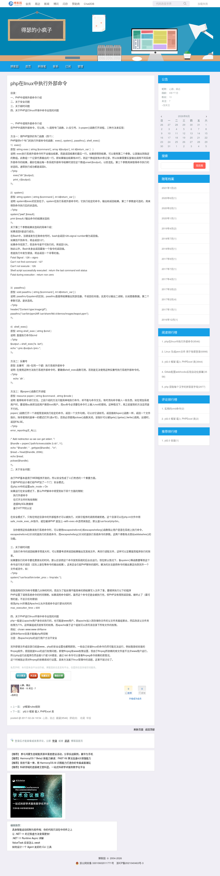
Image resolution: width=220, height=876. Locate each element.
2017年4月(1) (169, 279)
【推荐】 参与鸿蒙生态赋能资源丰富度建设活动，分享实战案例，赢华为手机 (51, 754)
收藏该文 (45, 675)
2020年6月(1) (169, 198)
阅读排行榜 (169, 332)
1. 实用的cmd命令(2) (173, 408)
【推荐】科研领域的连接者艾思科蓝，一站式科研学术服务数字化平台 (47, 767)
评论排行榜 (169, 399)
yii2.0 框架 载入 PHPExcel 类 (38, 711)
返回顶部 (150, 729)
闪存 (65, 3)
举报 (88, 718)
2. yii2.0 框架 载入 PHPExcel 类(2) (180, 418)
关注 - (32, 688)
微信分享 (59, 675)
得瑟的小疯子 (36, 29)
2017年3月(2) (169, 289)
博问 (56, 3)
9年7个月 (173, 92)
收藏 (82, 718)
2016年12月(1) (170, 319)
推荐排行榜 (169, 431)
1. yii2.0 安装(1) (170, 440)
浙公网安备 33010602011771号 (97, 863)
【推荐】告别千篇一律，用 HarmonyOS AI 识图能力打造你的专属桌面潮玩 (50, 762)
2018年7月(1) (169, 238)
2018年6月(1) (169, 248)
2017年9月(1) (169, 258)
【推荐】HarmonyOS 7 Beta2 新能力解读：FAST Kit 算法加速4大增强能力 (50, 758)
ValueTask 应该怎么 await (26, 842)
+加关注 (14, 694)
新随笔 (42, 66)
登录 (54, 740)
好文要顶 (21, 675)
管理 (80, 66)
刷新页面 (138, 729)
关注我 (33, 675)
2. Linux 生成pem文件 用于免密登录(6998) (185, 351)
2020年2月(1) (169, 208)
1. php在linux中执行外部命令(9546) (181, 341)
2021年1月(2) (169, 188)
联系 (55, 66)
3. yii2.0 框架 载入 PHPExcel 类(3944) (182, 361)
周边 (37, 3)
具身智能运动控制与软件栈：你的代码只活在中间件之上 (42, 829)
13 (170, 97)
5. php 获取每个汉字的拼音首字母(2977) (183, 386)
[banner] (14, 3)
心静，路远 (25, 685)
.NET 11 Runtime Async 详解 (28, 838)
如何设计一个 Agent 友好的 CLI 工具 (32, 847)
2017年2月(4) (169, 299)
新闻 (46, 3)
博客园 (14, 66)
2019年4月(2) (169, 228)
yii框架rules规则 (31, 706)
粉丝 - (24, 688)
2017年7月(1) (169, 269)
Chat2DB (89, 3)
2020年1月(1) (169, 218)
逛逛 (67, 740)
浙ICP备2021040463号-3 (130, 863)
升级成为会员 (135, 698)
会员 (28, 3)
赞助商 (76, 3)
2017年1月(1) (169, 309)
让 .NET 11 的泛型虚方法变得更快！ (31, 833)
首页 (28, 66)
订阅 (68, 66)
